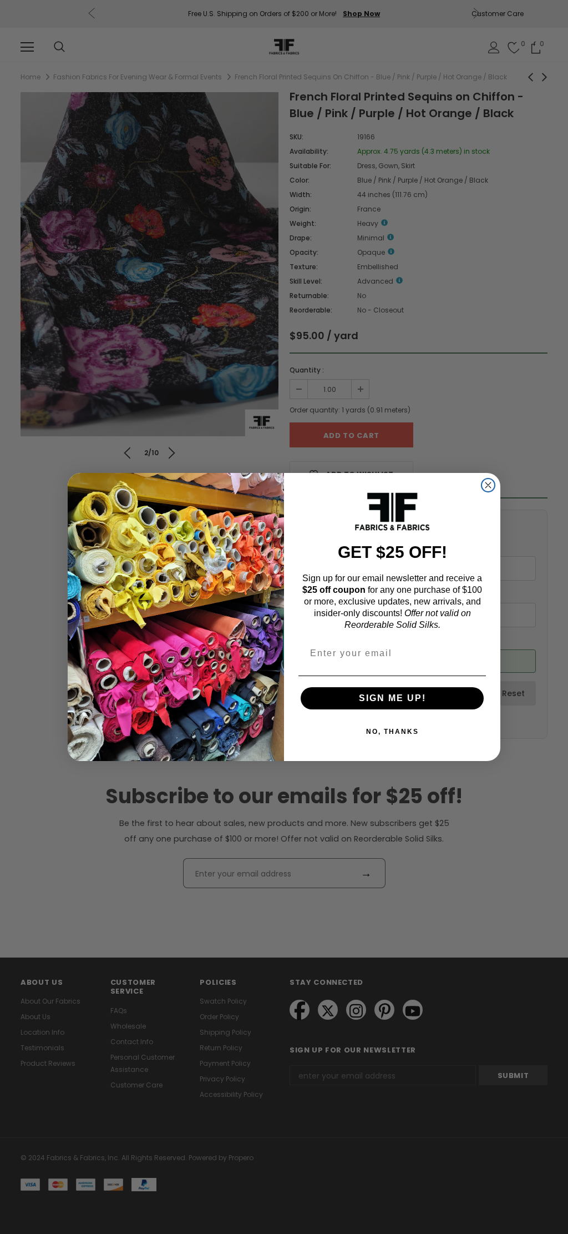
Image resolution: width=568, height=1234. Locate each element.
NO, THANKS (392, 732)
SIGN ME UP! (392, 698)
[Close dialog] (488, 485)
